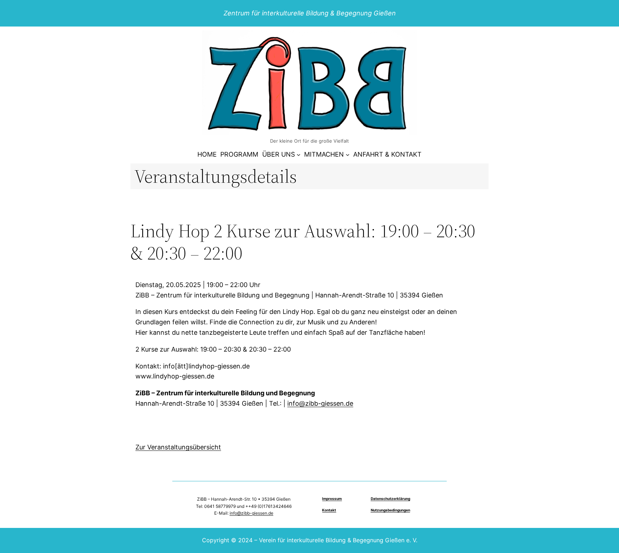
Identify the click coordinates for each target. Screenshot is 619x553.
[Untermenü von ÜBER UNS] (299, 155)
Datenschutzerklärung (390, 498)
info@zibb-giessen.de (320, 403)
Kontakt (329, 510)
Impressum (332, 498)
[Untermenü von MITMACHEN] (348, 155)
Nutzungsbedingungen (390, 510)
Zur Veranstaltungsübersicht (178, 447)
